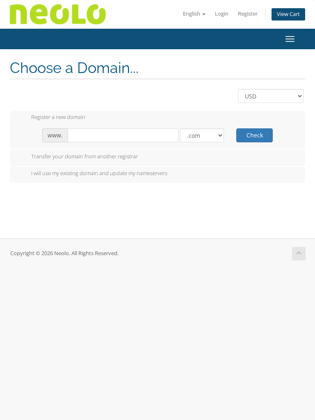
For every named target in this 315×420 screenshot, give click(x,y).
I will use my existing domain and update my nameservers (99, 173)
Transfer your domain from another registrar (84, 156)
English (192, 13)
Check (255, 135)
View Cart (288, 14)
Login (221, 13)
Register (248, 13)
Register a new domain (58, 117)
